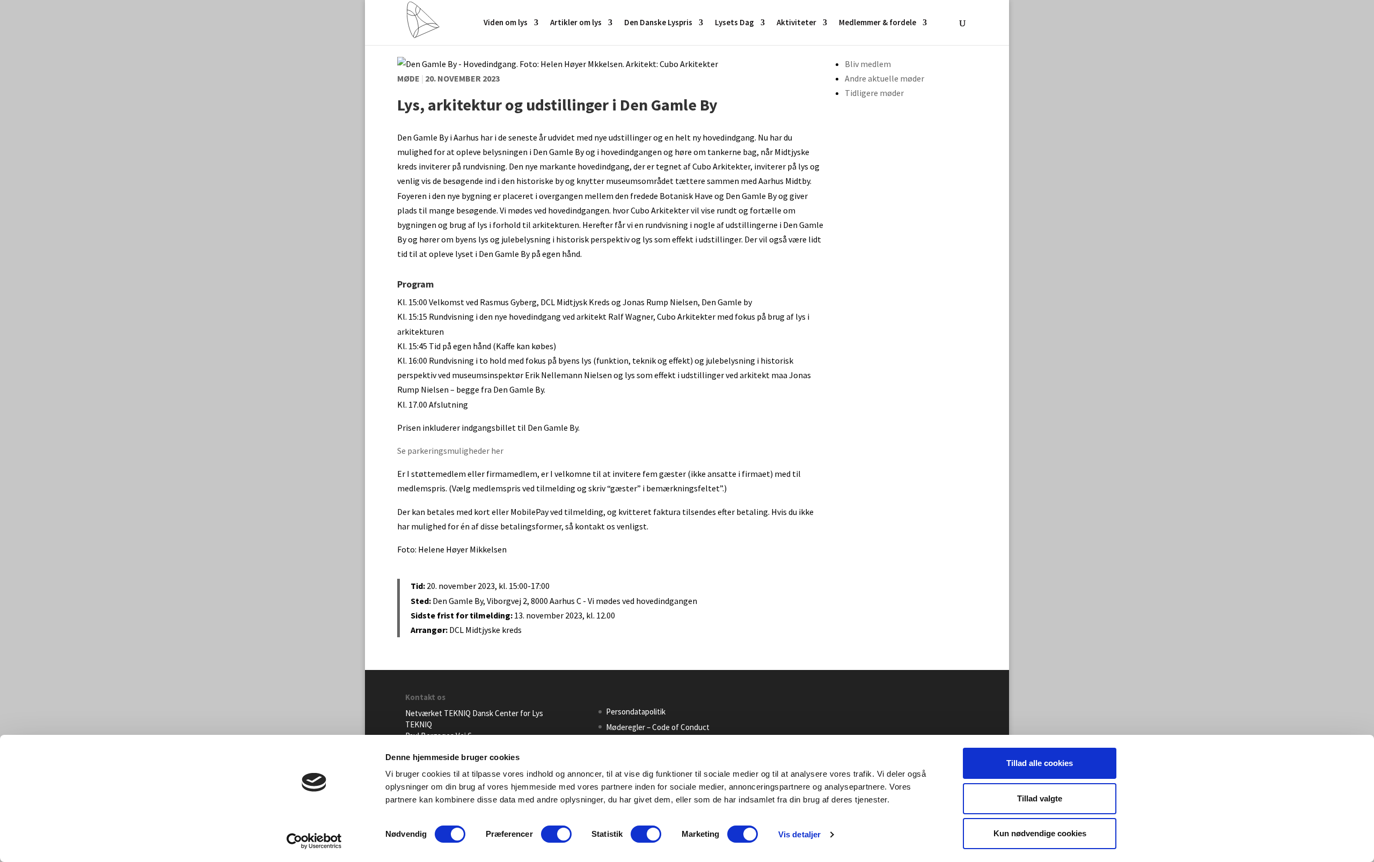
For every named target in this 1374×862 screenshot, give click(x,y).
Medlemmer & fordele (877, 23)
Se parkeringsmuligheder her (450, 450)
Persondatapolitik (636, 711)
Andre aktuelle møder (884, 78)
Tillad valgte (1039, 798)
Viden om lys (506, 23)
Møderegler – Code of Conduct (658, 727)
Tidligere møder (874, 92)
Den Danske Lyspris (658, 23)
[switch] (556, 834)
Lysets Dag (734, 23)
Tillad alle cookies (1039, 763)
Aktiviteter (796, 23)
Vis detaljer (799, 834)
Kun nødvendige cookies (1039, 833)
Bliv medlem (868, 63)
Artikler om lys (576, 23)
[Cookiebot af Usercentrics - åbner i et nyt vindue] (314, 841)
